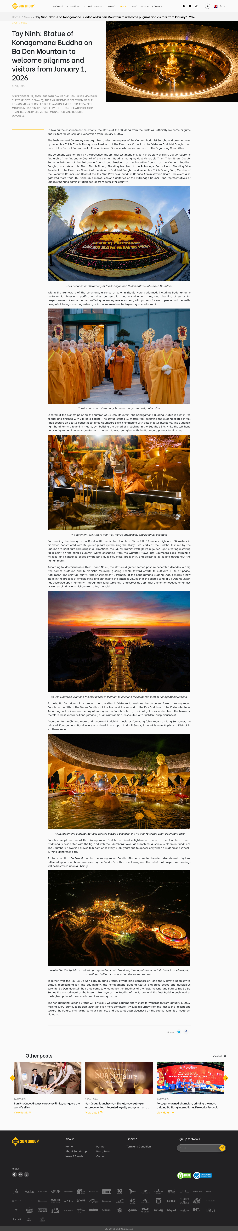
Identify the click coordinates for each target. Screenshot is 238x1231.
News (123, 6)
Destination (95, 6)
